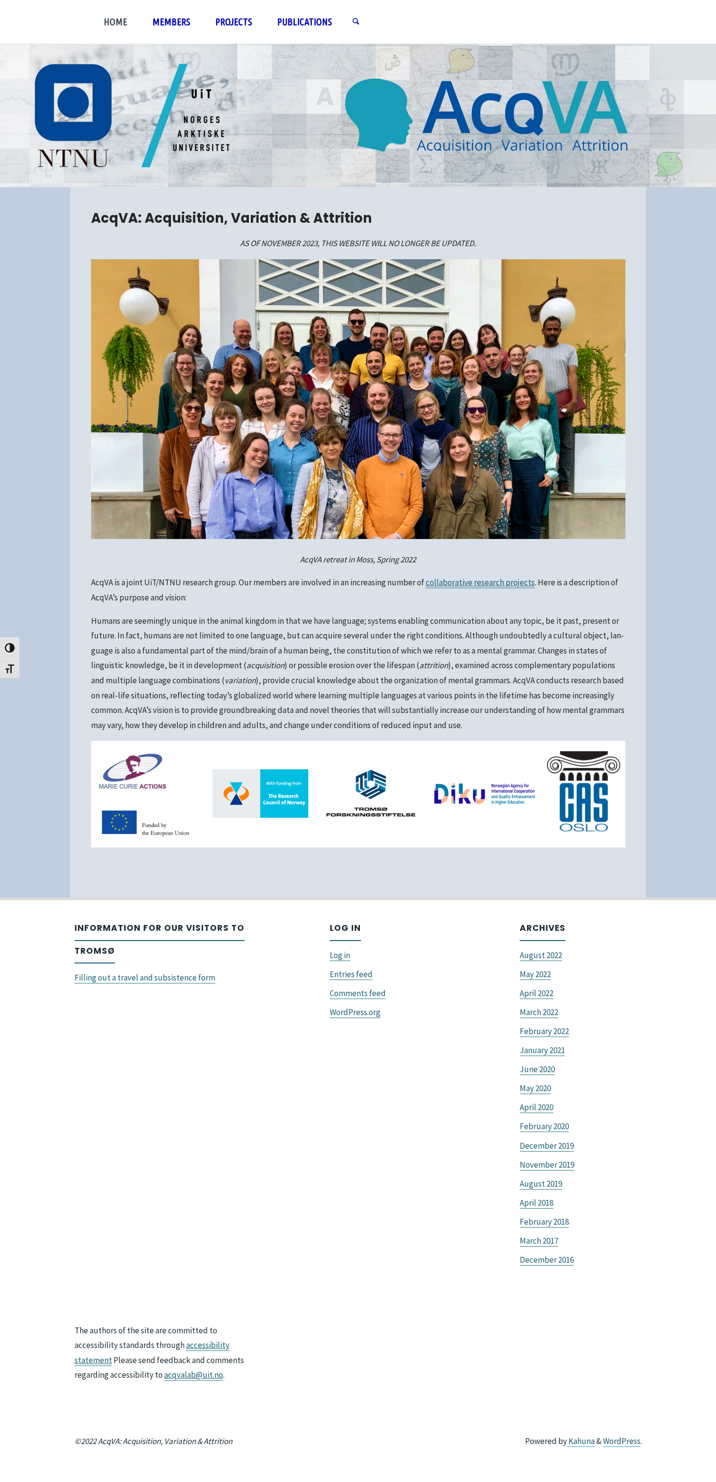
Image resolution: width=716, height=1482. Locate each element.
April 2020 (536, 1107)
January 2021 (542, 1050)
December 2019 (547, 1145)
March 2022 (539, 1012)
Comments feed (358, 993)
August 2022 (541, 955)
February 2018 (544, 1221)
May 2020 (535, 1088)
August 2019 (541, 1183)
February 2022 (544, 1031)
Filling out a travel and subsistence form (145, 977)
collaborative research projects (480, 582)
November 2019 (547, 1164)
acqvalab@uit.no (193, 1374)
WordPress (622, 1441)
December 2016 (547, 1259)
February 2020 (544, 1126)
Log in (340, 955)
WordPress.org (355, 1012)
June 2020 (537, 1069)
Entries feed (351, 974)
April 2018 (536, 1202)
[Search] (355, 22)
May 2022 (535, 974)
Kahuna (581, 1441)
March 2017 (539, 1240)
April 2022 (536, 993)
